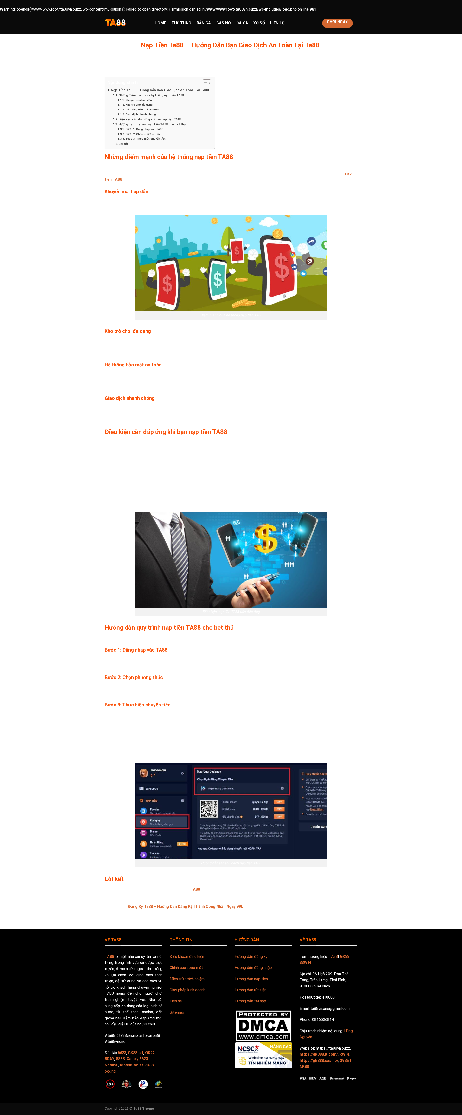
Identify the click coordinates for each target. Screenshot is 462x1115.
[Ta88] (126, 23)
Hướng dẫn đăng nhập (253, 967)
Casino (223, 23)
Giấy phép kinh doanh (187, 990)
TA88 (195, 889)
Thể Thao (181, 23)
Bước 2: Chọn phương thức (143, 134)
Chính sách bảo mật (186, 967)
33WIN (305, 962)
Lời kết (123, 144)
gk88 (149, 1065)
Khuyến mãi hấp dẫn (139, 100)
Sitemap (177, 1012)
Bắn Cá (204, 23)
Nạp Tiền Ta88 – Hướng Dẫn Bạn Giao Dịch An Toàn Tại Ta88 (160, 90)
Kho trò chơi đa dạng (139, 104)
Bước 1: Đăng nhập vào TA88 (144, 129)
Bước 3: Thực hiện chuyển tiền (145, 138)
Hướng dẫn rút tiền (250, 990)
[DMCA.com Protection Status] (263, 1025)
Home (160, 23)
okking (110, 1071)
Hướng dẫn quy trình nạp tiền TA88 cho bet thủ (152, 124)
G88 (173, 1071)
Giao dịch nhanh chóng (141, 114)
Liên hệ (176, 1001)
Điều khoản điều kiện (187, 956)
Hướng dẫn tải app (250, 1001)
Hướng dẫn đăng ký (251, 956)
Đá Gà (242, 23)
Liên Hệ (277, 23)
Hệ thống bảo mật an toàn (142, 109)
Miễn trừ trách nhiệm (187, 979)
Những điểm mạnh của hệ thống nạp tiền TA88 (151, 95)
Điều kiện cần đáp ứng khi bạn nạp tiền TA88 (150, 119)
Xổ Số (259, 23)
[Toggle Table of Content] (204, 83)
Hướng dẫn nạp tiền (251, 979)
